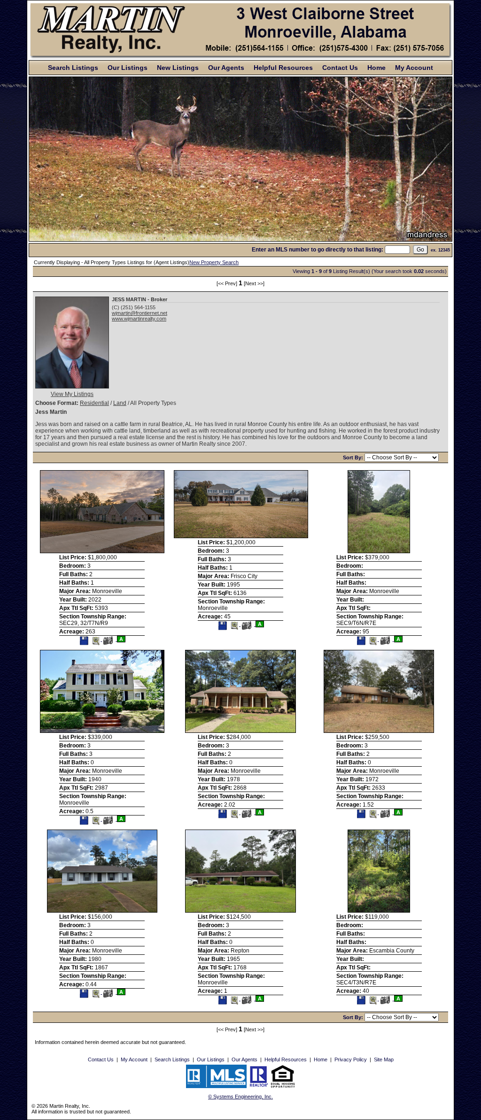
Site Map (384, 1059)
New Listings (178, 67)
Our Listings (127, 67)
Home (376, 67)
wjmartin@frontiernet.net (139, 313)
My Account (414, 67)
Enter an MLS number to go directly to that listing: (317, 249)
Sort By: (354, 457)
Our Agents (226, 67)
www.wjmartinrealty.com (139, 318)
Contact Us (340, 67)
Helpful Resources (283, 67)
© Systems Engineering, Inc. (240, 1096)
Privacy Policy (350, 1059)
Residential (94, 403)
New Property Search (214, 262)
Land (119, 403)
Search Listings (73, 67)
